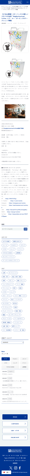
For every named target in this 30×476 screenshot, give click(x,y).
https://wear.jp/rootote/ (13, 212)
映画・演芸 (18, 311)
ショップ (12, 249)
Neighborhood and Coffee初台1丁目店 (14, 128)
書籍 (4, 315)
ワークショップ (7, 307)
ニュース (8, 6)
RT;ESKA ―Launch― (7, 374)
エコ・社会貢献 (7, 330)
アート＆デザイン (18, 318)
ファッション (6, 288)
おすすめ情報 (6, 241)
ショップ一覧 (19, 458)
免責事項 (15, 463)
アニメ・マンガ (7, 318)
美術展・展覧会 (7, 322)
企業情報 (18, 253)
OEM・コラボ (15, 430)
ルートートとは (15, 455)
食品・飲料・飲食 (16, 276)
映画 (20, 288)
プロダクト (14, 245)
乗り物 (15, 303)
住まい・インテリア (16, 299)
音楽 (4, 280)
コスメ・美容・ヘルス (20, 295)
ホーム (3, 6)
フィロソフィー (24, 455)
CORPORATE (15, 424)
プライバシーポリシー (20, 460)
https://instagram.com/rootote (17, 203)
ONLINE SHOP (15, 437)
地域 (15, 307)
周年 (14, 288)
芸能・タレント (21, 280)
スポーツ (11, 280)
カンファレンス (13, 273)
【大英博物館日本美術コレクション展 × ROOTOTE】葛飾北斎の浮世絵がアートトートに (14, 381)
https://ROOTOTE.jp (10, 198)
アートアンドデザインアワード (10, 260)
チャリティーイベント (8, 257)
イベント (20, 249)
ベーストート (17, 322)
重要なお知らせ (17, 241)
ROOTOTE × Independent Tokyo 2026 (11, 387)
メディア (22, 245)
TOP (3, 455)
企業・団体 (5, 326)
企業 (4, 273)
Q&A (24, 458)
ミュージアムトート (8, 284)
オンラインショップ (9, 460)
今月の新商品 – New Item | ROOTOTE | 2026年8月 (14, 394)
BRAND (15, 417)
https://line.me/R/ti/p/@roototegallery (16, 209)
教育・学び (5, 276)
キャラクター (6, 303)
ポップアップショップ (14, 315)
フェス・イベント (7, 311)
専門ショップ (15, 326)
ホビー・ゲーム (7, 295)
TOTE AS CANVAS (7, 253)
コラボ (4, 249)
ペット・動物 (20, 284)
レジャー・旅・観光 (19, 330)
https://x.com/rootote (16, 201)
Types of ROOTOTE (9, 458)
